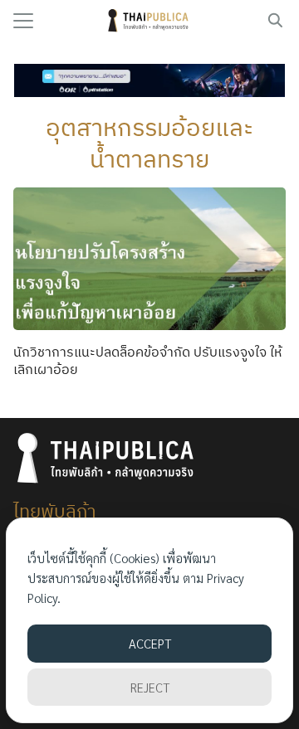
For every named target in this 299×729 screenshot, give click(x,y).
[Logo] (150, 20)
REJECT (149, 687)
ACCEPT (150, 643)
